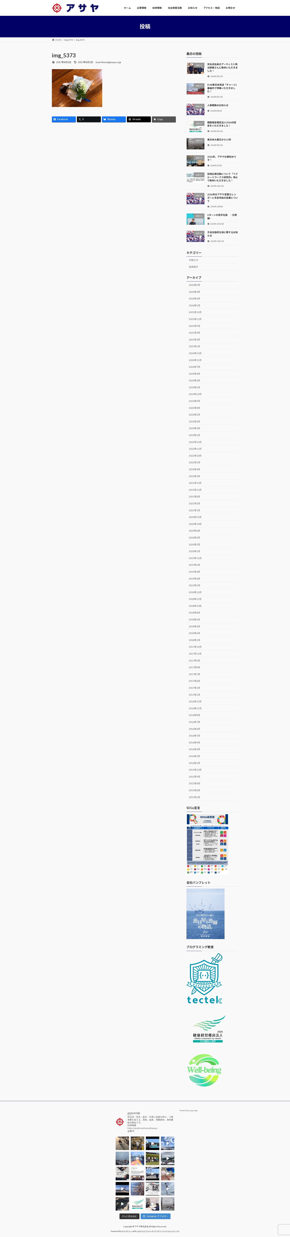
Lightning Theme (144, 1231)
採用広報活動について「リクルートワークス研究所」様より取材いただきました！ (222, 177)
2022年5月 (194, 462)
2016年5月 (194, 735)
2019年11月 (195, 558)
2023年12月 (195, 394)
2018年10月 (195, 605)
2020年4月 (194, 537)
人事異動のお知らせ (217, 105)
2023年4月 (194, 421)
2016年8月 (194, 715)
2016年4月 (194, 742)
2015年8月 (194, 783)
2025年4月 (194, 332)
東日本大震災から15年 (219, 139)
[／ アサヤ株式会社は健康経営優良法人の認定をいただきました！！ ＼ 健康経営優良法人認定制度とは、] (137, 1204)
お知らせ (193, 259)
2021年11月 (195, 489)
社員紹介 (193, 266)
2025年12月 (195, 312)
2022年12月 (195, 441)
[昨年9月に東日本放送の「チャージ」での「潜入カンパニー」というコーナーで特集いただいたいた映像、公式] (152, 1188)
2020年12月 (195, 517)
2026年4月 (194, 291)
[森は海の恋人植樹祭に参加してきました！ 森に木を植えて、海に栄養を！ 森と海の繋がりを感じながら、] (167, 1158)
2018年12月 (195, 592)
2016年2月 (194, 756)
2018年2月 (194, 633)
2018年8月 (194, 612)
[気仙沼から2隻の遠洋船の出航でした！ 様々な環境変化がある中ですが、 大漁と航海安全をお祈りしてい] (152, 1173)
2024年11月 (195, 359)
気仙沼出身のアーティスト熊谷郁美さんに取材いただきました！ (222, 67)
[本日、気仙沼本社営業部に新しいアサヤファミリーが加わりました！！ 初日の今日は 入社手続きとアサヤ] (122, 1173)
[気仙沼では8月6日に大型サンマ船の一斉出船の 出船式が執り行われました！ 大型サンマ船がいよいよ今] (152, 1143)
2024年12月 (195, 353)
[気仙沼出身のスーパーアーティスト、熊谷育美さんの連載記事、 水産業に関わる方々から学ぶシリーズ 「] (137, 1173)
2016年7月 (194, 722)
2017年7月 (194, 674)
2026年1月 (194, 305)
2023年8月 (194, 407)
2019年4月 (194, 571)
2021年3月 (194, 503)
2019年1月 (194, 585)
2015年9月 (194, 776)
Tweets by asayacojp (188, 1110)
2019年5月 (194, 564)
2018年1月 (194, 639)
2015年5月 (194, 797)
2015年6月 (194, 790)
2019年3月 (194, 578)
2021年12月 (195, 482)
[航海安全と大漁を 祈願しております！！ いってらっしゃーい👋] (137, 1158)
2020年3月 (194, 544)
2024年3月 (194, 380)
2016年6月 (194, 728)
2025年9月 (194, 325)
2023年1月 (194, 435)
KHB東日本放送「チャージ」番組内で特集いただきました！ (222, 88)
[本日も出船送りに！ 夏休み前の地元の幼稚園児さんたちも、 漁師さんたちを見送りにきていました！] (122, 1158)
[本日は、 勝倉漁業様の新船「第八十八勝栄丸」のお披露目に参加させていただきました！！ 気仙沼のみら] (122, 1188)
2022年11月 (195, 448)
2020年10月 (195, 523)
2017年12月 (195, 646)
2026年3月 (194, 298)
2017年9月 (194, 660)
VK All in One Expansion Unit (166, 1231)
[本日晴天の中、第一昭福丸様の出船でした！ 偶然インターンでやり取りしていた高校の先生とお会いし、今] (167, 1143)
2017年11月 (195, 653)
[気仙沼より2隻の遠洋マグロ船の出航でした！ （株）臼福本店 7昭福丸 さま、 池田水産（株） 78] (167, 1188)
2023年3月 (194, 428)
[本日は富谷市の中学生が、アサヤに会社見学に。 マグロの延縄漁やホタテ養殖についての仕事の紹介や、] (167, 1173)
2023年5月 (194, 414)
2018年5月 (194, 619)
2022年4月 (194, 469)
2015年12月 (195, 769)
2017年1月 (194, 694)
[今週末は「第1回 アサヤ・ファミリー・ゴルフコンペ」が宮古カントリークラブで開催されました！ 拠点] (152, 1158)
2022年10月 (195, 455)
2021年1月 (194, 510)
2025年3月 (194, 339)
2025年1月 (194, 346)
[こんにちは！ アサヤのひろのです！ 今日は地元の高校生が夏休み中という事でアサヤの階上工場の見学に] (137, 1143)
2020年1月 (194, 551)
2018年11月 (195, 599)
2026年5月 (194, 284)
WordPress (127, 1231)
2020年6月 (194, 530)
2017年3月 (194, 687)
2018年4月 (194, 626)
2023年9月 (194, 401)
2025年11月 (195, 319)
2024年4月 (194, 373)
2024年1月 (194, 387)
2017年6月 (194, 680)
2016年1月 (194, 762)
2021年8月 (194, 496)
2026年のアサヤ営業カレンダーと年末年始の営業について (222, 197)
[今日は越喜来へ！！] (122, 1204)
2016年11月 (195, 708)
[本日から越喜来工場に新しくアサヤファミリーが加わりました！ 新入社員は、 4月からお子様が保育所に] (137, 1188)
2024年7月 (194, 366)
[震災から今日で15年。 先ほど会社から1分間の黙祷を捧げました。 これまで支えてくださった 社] (167, 1204)
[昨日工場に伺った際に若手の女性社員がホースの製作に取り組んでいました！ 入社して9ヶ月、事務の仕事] (122, 1143)
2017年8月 (194, 667)
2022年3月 (194, 476)
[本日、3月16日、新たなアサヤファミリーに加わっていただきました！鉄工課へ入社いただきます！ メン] (152, 1204)
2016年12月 (195, 701)
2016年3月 (194, 749)
